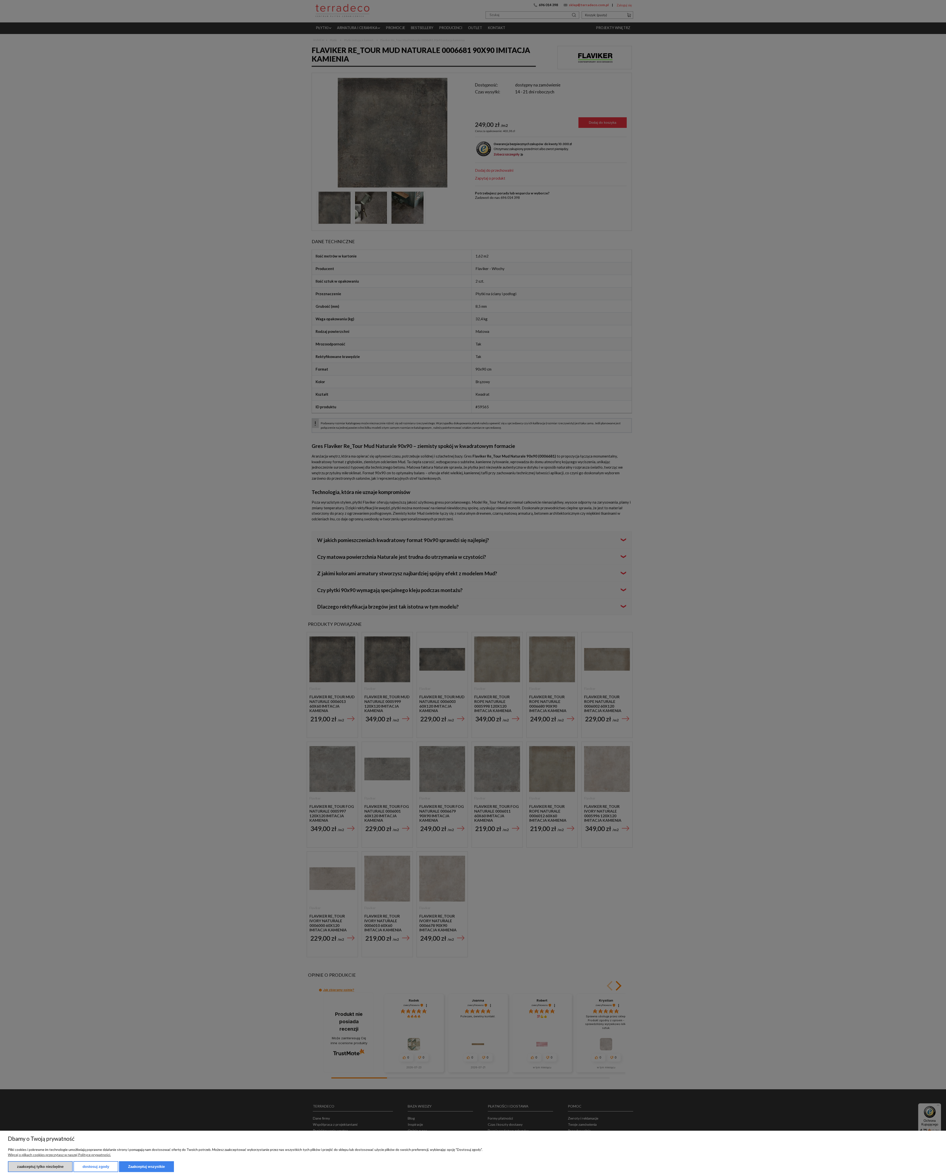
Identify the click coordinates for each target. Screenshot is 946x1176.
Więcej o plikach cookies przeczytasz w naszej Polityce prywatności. (59, 1155)
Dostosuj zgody (96, 1166)
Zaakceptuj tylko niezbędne (40, 1166)
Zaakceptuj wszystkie (146, 1166)
